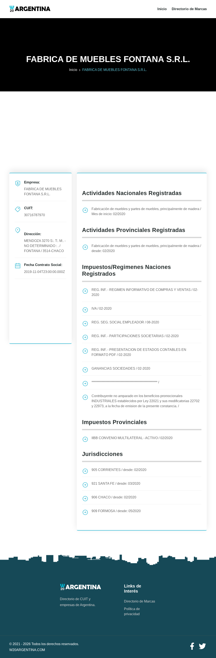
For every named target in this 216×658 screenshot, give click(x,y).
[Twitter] (202, 646)
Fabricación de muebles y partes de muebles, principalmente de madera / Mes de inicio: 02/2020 (146, 211)
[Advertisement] (108, 121)
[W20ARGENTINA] (29, 9)
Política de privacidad (132, 611)
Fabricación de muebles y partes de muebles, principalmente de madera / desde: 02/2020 (146, 248)
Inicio (162, 9)
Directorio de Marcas (189, 9)
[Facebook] (192, 646)
